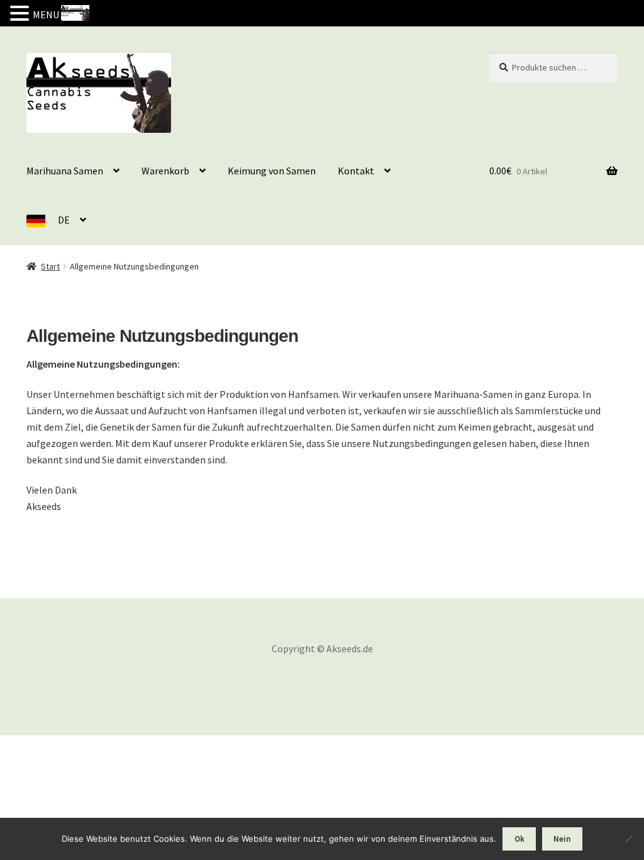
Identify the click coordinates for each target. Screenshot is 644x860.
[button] (21, 14)
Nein (561, 839)
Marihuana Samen (64, 170)
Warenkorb (165, 170)
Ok (519, 839)
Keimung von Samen (272, 170)
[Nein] (628, 838)
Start (50, 266)
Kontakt (356, 170)
